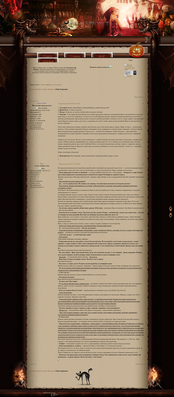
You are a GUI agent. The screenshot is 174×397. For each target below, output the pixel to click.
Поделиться (62, 103)
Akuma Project (36, 89)
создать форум (139, 392)
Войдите (43, 84)
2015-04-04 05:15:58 (73, 103)
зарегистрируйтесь (55, 84)
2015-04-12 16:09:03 (73, 164)
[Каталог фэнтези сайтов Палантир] (128, 76)
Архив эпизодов (48, 89)
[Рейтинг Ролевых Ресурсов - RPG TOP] (131, 70)
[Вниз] (171, 217)
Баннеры (105, 38)
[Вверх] (171, 211)
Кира (42, 164)
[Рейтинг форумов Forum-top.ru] (131, 74)
